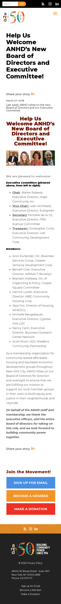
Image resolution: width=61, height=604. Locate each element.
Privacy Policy (34, 563)
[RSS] (43, 3)
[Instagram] (50, 3)
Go (22, 4)
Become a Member (30, 496)
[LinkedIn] (57, 3)
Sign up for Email (31, 483)
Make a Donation (30, 509)
